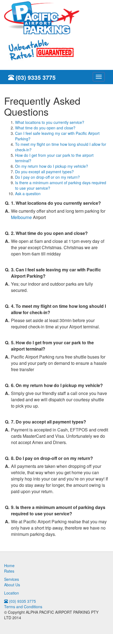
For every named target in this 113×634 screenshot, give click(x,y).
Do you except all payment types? (44, 171)
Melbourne (21, 217)
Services (11, 579)
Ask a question (28, 193)
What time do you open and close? (45, 127)
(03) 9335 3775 (35, 77)
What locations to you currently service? (49, 122)
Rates (9, 571)
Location (11, 593)
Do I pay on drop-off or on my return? (47, 177)
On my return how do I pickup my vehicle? (51, 166)
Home (9, 565)
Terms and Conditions (23, 606)
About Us (12, 584)
